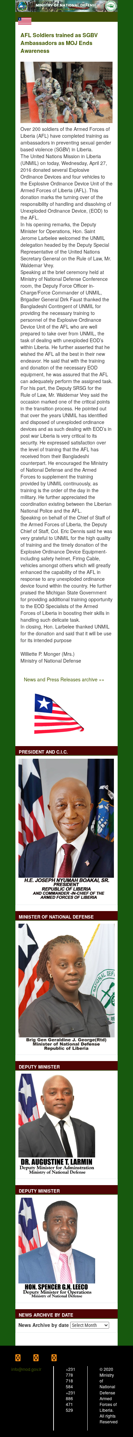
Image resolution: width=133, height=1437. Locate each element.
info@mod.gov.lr (26, 1369)
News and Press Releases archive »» (64, 679)
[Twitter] (42, 1358)
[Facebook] (24, 1358)
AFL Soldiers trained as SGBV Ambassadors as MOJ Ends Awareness (59, 43)
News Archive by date (43, 1325)
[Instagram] (60, 1358)
